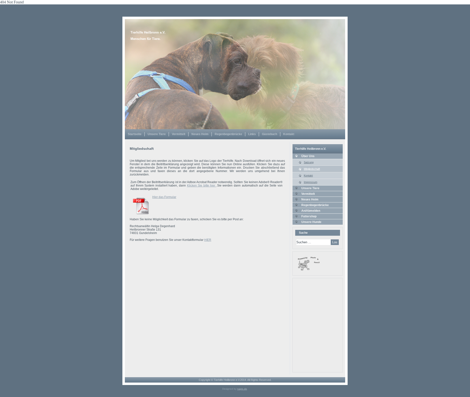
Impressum (310, 182)
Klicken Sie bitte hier (201, 185)
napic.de (242, 388)
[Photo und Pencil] (308, 270)
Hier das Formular (164, 197)
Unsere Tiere (157, 134)
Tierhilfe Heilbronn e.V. (147, 32)
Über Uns (308, 156)
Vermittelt (178, 134)
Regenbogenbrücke (228, 134)
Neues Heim (200, 134)
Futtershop (309, 216)
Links (252, 134)
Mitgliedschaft (312, 168)
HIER (207, 240)
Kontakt (288, 134)
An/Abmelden (310, 210)
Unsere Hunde (311, 222)
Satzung (309, 162)
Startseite (134, 134)
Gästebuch (269, 134)
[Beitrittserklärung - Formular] (140, 216)
